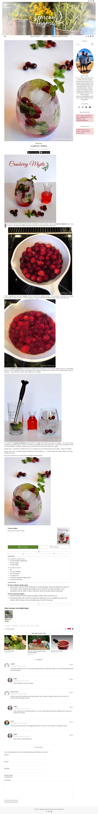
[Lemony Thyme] (49, 19)
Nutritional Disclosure (51, 809)
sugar (36, 625)
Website (6, 768)
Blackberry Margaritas (57, 651)
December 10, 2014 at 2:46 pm (21, 680)
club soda (7, 625)
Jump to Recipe (34, 152)
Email (6, 761)
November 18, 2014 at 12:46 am (18, 693)
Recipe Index (35, 36)
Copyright (41, 809)
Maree (12, 664)
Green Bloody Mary (9, 651)
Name (6, 755)
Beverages (38, 143)
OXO (52, 444)
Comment (7, 780)
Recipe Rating (8, 775)
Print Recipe (45, 152)
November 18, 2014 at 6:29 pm (21, 736)
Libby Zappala (10, 629)
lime (28, 625)
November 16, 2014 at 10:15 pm (18, 723)
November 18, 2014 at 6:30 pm (21, 708)
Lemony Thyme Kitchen (59, 36)
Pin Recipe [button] (55, 547)
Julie (12, 721)
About (45, 36)
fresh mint (22, 625)
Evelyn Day (14, 692)
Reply (71, 664)
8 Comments (45, 149)
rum (32, 625)
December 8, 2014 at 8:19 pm (17, 666)
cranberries (15, 625)
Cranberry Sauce (17, 298)
